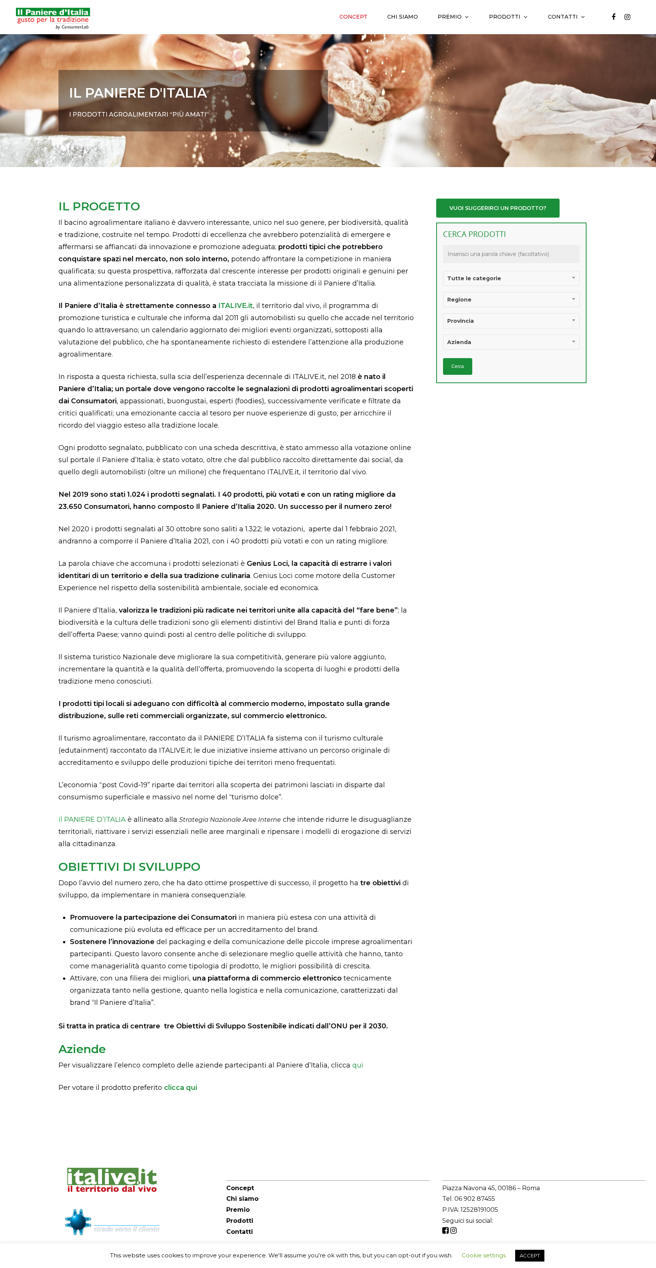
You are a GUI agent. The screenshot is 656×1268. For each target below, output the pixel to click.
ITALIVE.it (235, 306)
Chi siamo (402, 16)
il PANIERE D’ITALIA (92, 819)
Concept (353, 16)
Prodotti (504, 16)
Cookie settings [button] (484, 1255)
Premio (450, 16)
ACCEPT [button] (530, 1255)
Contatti (239, 1231)
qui (357, 1065)
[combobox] (511, 278)
